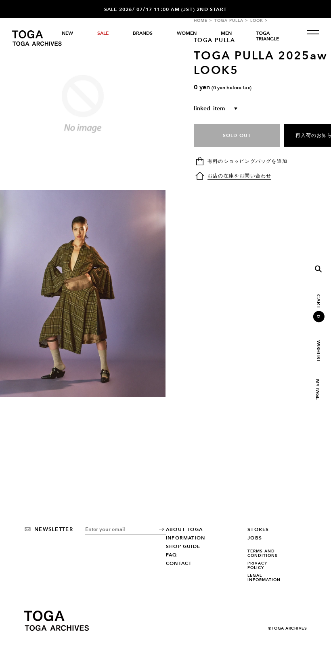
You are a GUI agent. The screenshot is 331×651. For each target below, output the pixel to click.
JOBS (254, 538)
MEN (226, 33)
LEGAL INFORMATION (264, 577)
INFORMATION (185, 538)
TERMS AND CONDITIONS (262, 553)
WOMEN (187, 33)
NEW (67, 33)
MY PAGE (317, 389)
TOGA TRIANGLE (267, 36)
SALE (103, 33)
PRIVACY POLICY (257, 565)
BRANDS (143, 33)
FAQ (171, 555)
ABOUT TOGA (184, 529)
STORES (258, 529)
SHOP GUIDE (183, 546)
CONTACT (179, 563)
